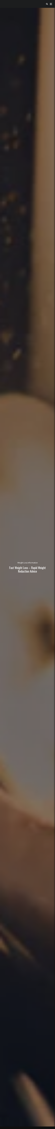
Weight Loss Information (27, 562)
